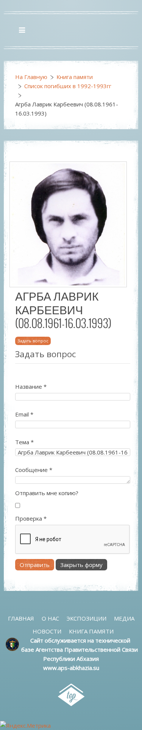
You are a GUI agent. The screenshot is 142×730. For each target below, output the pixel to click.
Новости (47, 631)
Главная (21, 618)
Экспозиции (86, 618)
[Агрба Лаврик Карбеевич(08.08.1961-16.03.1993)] (68, 224)
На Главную (31, 77)
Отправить (35, 564)
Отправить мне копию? (46, 493)
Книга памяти (74, 77)
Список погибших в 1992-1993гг (67, 86)
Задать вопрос (32, 341)
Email (24, 414)
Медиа (124, 618)
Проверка (31, 518)
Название (31, 386)
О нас (50, 618)
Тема (24, 442)
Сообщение (33, 469)
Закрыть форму (81, 564)
